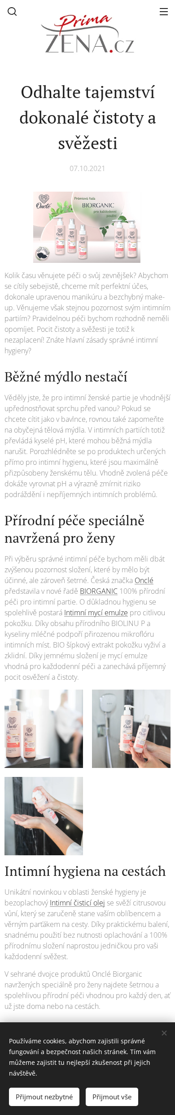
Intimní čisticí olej (77, 903)
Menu (164, 11)
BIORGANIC (99, 591)
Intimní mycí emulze (96, 613)
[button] (12, 11)
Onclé (144, 580)
